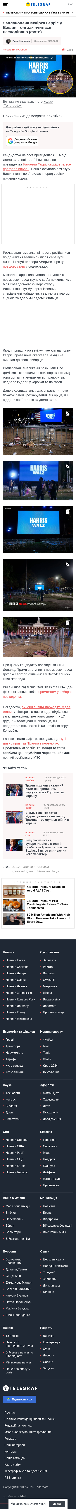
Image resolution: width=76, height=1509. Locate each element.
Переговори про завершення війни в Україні (38, 12)
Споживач (50, 1146)
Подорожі (49, 1159)
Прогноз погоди (53, 1012)
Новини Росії (14, 1152)
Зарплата (49, 960)
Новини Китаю (15, 1165)
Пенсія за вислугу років (18, 1370)
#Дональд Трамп (23, 871)
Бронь (47, 1212)
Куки (42, 1503)
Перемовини (14, 1219)
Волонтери (13, 1232)
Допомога (49, 1005)
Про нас (9, 1412)
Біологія (11, 1106)
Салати (48, 1361)
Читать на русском (15, 49)
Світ (6, 1131)
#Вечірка (43, 866)
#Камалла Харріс (48, 871)
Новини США (29, 833)
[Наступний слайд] (72, 12)
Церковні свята (53, 1259)
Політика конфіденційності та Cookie (29, 1419)
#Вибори (28, 866)
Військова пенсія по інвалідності (19, 1354)
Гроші (10, 1039)
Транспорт (13, 1046)
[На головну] (38, 4)
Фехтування (51, 1072)
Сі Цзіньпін (13, 1275)
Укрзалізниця (15, 1072)
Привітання (51, 1185)
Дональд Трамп (16, 1269)
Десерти (48, 1355)
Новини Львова (16, 986)
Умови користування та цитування (27, 1432)
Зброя (10, 1225)
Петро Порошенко (18, 1302)
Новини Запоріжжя (19, 992)
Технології (13, 1093)
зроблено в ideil (15, 1496)
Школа (47, 992)
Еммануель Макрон (19, 1282)
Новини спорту (51, 1031)
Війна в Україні (14, 1198)
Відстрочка (50, 1219)
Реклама (10, 1438)
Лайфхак (49, 1172)
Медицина (50, 986)
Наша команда (14, 1458)
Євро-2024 (50, 1065)
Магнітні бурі (52, 1178)
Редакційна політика (18, 1425)
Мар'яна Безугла (17, 1308)
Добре (57, 1503)
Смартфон (13, 1119)
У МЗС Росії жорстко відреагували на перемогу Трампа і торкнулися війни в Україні (47, 818)
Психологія (50, 1112)
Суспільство (49, 952)
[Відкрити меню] (5, 4)
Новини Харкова (17, 966)
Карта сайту (12, 1464)
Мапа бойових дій (18, 1206)
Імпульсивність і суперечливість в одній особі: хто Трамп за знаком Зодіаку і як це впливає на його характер (46, 847)
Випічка (48, 1335)
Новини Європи (16, 1139)
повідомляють (14, 266)
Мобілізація (48, 1198)
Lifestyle (46, 1131)
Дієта (46, 1106)
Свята (44, 1251)
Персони (9, 1251)
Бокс (46, 1046)
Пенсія (8, 1327)
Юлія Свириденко (18, 1315)
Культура (49, 1165)
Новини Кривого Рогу (20, 999)
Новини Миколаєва (19, 1018)
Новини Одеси (16, 979)
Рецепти (46, 1327)
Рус (70, 4)
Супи (46, 1348)
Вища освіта (51, 999)
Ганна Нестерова (21, 41)
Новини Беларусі (17, 1172)
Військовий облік (54, 1232)
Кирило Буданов (17, 1295)
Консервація (51, 1342)
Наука (7, 1085)
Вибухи (11, 1212)
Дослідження (52, 1119)
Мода (46, 1152)
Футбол (48, 1039)
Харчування (51, 1099)
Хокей (47, 1059)
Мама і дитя (51, 1093)
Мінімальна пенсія (18, 1362)
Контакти (10, 1451)
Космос (11, 1099)
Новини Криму (15, 1012)
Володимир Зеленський (14, 1261)
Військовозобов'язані (57, 1225)
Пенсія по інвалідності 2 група (19, 1344)
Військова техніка (18, 1238)
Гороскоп (49, 1139)
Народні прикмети (55, 1265)
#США (16, 866)
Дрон (9, 1112)
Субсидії (49, 979)
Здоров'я (47, 1085)
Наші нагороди (14, 1445)
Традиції (48, 1272)
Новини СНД (14, 1159)
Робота (48, 966)
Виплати (49, 973)
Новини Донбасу (17, 1005)
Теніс (46, 1052)
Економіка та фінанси (19, 1031)
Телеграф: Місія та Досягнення (25, 1471)
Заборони (49, 1278)
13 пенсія (12, 1335)
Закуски (48, 1368)
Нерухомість (14, 1052)
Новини (8, 952)
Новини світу (29, 806)
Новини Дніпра (16, 973)
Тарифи (11, 1059)
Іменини (48, 1292)
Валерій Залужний (18, 1289)
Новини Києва (15, 960)
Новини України (29, 779)
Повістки (49, 1206)
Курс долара (14, 1065)
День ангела (51, 1285)
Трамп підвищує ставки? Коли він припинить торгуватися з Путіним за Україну (44, 791)
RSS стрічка (12, 1477)
